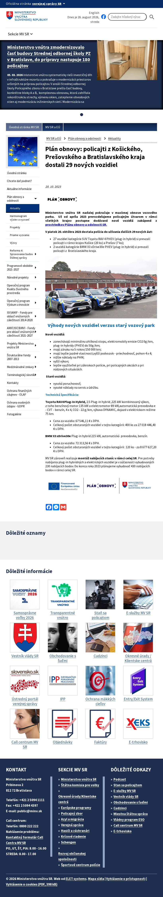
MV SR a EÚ (52, 127)
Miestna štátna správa (131, 814)
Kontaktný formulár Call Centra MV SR (24, 840)
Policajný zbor (72, 813)
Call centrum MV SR (128, 825)
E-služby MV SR (125, 791)
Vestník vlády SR (126, 796)
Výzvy (13, 243)
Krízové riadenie (73, 836)
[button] (21, 32)
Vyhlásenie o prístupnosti (126, 879)
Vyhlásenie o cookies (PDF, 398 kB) (31, 884)
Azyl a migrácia (72, 819)
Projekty (15, 227)
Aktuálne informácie (19, 189)
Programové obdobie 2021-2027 (20, 267)
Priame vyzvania (19, 235)
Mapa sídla (96, 879)
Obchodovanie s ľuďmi (131, 802)
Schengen (68, 842)
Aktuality (15, 208)
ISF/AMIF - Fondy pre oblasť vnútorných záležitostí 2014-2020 (20, 316)
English (94, 13)
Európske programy (76, 807)
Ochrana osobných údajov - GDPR (18, 404)
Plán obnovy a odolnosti (15, 198)
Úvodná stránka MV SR (24, 127)
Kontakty (12, 383)
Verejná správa (72, 825)
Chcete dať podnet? (19, 181)
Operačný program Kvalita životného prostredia (18, 289)
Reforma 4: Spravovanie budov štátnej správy (21, 254)
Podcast (120, 779)
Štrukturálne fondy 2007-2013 (19, 357)
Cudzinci (120, 808)
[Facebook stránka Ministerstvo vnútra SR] (103, 16)
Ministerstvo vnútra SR (78, 779)
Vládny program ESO (129, 819)
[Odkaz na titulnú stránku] (28, 15)
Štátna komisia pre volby (80, 785)
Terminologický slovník (21, 375)
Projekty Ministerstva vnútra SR (20, 345)
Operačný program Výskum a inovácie (18, 302)
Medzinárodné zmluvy (20, 367)
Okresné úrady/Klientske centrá (77, 799)
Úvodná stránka (16, 173)
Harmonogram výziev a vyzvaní (19, 217)
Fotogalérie (14, 414)
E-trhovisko (123, 831)
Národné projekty (18, 277)
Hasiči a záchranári (75, 831)
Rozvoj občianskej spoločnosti (72, 856)
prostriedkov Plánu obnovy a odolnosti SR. (76, 224)
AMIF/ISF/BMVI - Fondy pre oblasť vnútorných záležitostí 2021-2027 (21, 331)
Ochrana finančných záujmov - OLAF (19, 392)
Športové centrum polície (80, 865)
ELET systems (76, 879)
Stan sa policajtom (128, 785)
